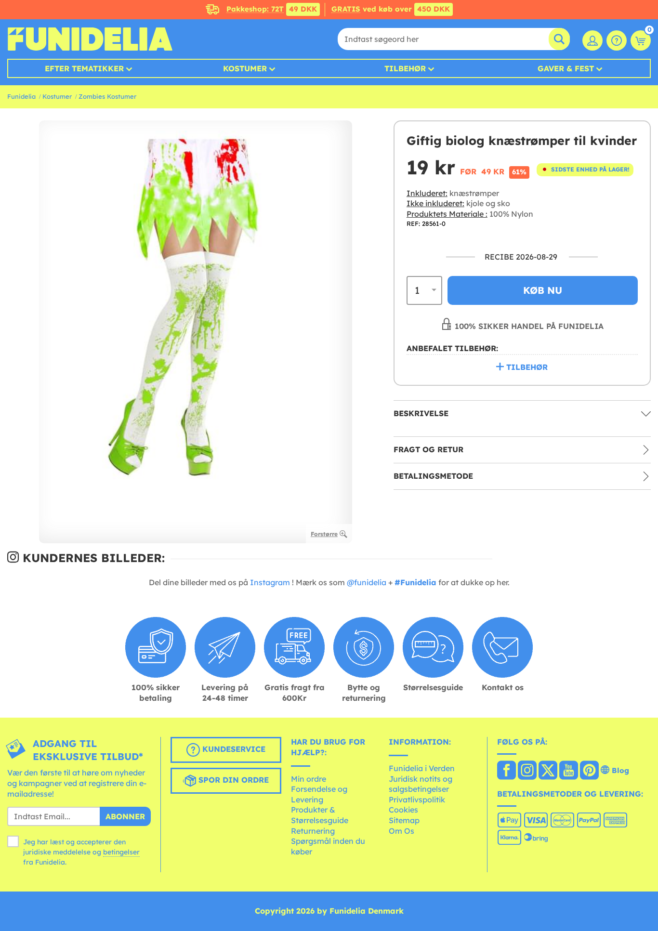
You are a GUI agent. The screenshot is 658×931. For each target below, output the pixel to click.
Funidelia (21, 96)
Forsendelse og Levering (319, 794)
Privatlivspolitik (417, 799)
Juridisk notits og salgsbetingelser (420, 784)
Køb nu (542, 290)
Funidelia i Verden (422, 768)
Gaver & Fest (566, 68)
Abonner (125, 816)
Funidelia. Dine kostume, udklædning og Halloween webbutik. (89, 39)
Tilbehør (405, 68)
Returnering (313, 831)
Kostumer (245, 68)
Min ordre (308, 779)
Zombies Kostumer (107, 96)
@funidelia (366, 582)
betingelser (121, 852)
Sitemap (404, 820)
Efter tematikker (84, 68)
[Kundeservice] (616, 40)
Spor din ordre (232, 780)
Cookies (403, 809)
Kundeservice (232, 749)
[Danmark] (506, 771)
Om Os (401, 831)
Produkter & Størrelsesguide (319, 815)
